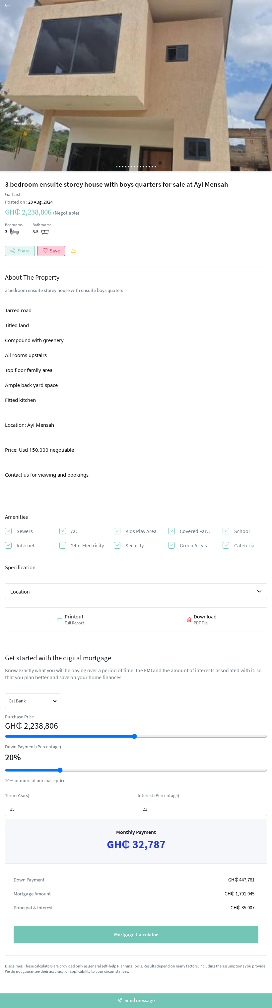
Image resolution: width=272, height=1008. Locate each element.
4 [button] (125, 166)
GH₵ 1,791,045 (239, 893)
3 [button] (122, 166)
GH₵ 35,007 (242, 907)
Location (20, 591)
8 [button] (137, 166)
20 (9, 757)
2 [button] (119, 166)
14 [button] (155, 166)
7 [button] (134, 166)
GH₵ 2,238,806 (31, 725)
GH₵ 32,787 (136, 844)
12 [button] (149, 166)
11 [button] (146, 166)
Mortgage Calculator (136, 934)
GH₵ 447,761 (241, 879)
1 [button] (116, 166)
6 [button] (131, 166)
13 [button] (152, 166)
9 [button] (140, 166)
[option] (136, 86)
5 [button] (128, 166)
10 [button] (143, 166)
